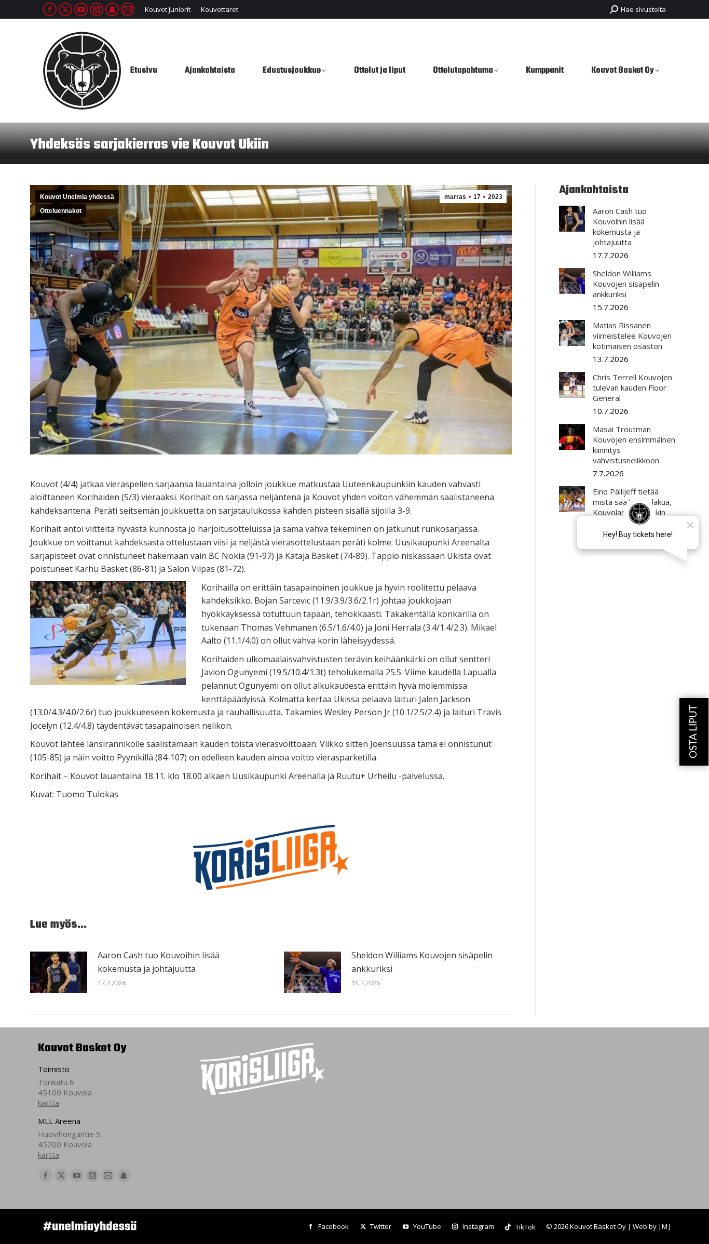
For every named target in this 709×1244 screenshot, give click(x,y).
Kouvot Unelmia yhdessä (77, 196)
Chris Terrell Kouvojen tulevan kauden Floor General (632, 387)
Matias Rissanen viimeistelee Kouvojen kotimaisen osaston (632, 335)
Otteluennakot (60, 211)
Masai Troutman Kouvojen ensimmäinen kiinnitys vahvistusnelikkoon (634, 444)
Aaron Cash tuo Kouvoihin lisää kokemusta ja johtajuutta (159, 961)
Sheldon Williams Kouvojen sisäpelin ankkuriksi (422, 961)
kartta (48, 1103)
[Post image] (58, 972)
